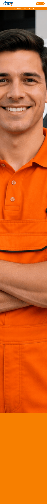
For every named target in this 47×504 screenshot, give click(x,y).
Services (19, 8)
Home (14, 8)
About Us (26, 8)
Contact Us (31, 8)
